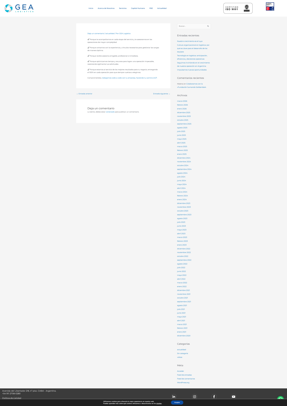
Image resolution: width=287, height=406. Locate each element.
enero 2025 (181, 154)
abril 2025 (181, 143)
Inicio (91, 8)
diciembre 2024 (183, 158)
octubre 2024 (182, 165)
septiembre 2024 (184, 169)
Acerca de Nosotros (106, 8)
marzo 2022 (182, 283)
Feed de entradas (184, 375)
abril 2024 (181, 188)
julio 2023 (181, 222)
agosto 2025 (182, 128)
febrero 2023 (182, 241)
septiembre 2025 (184, 124)
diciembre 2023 (183, 203)
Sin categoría (182, 353)
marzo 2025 (182, 146)
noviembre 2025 (184, 116)
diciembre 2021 (183, 290)
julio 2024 (181, 177)
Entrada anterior (84, 94)
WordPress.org (183, 382)
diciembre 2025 (183, 112)
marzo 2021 (182, 324)
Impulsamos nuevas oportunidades (192, 70)
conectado (110, 112)
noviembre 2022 (184, 252)
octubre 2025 (182, 120)
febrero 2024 (182, 196)
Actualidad (161, 8)
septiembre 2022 (184, 260)
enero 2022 (182, 286)
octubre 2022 (182, 256)
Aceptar (177, 402)
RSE (151, 8)
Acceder (180, 371)
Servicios (123, 8)
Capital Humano (138, 8)
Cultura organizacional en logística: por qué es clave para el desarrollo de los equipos (193, 48)
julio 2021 (181, 309)
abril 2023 (181, 233)
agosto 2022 (182, 264)
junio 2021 (181, 313)
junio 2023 (181, 226)
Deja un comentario (95, 33)
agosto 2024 (182, 173)
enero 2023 (181, 245)
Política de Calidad (11, 398)
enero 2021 (181, 332)
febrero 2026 (182, 105)
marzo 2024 (182, 192)
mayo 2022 (181, 275)
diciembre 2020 (183, 336)
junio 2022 (181, 271)
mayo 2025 (181, 139)
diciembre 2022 (183, 249)
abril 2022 (181, 279)
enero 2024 (182, 199)
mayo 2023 (181, 230)
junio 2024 (181, 180)
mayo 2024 (182, 184)
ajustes (159, 404)
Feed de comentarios (186, 379)
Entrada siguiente (161, 94)
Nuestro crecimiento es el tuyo (189, 41)
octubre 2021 (182, 298)
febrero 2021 (182, 328)
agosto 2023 (182, 218)
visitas (179, 357)
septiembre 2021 (184, 302)
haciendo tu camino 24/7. (146, 78)
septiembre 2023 (184, 215)
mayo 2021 (181, 317)
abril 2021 (181, 320)
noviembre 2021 (183, 294)
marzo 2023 (182, 237)
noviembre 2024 (184, 162)
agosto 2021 (182, 305)
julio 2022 (181, 267)
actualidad (109, 33)
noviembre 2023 (184, 207)
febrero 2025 (182, 150)
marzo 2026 (182, 101)
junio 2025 (181, 135)
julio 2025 (181, 131)
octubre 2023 (182, 211)
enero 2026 (182, 109)
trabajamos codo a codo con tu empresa (118, 78)
